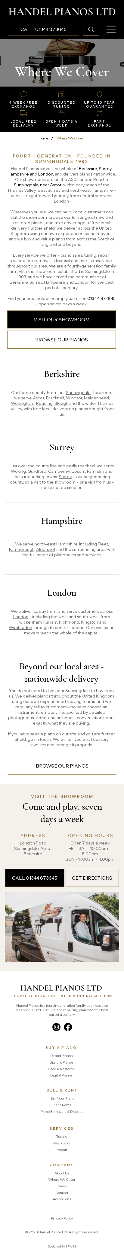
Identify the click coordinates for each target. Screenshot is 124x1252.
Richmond (69, 622)
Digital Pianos (61, 1075)
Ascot (38, 398)
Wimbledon (20, 627)
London (61, 592)
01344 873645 (101, 298)
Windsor (74, 398)
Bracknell (55, 398)
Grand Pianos (61, 1055)
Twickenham (29, 622)
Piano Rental (62, 1105)
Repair (62, 1149)
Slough (61, 403)
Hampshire (61, 521)
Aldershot (45, 549)
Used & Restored (61, 1069)
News (62, 1186)
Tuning (61, 1136)
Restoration (62, 1143)
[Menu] (111, 29)
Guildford (37, 471)
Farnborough (21, 549)
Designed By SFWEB (62, 1246)
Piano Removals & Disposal (62, 1111)
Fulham (50, 622)
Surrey (61, 447)
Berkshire (62, 374)
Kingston (89, 622)
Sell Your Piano (62, 1098)
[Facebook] (68, 1027)
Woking (18, 471)
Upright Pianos (61, 1062)
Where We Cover (62, 1179)
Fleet (103, 544)
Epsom (78, 471)
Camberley (59, 471)
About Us (62, 1173)
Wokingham (22, 403)
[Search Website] (91, 29)
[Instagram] (56, 1027)
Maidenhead (96, 398)
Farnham (95, 471)
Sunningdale (78, 392)
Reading (44, 403)
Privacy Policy (62, 1218)
